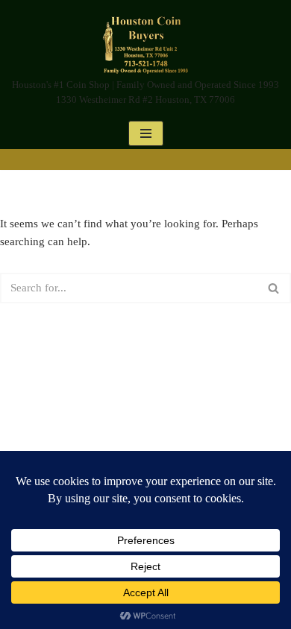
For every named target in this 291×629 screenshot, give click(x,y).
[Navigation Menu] (145, 133)
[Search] (274, 288)
